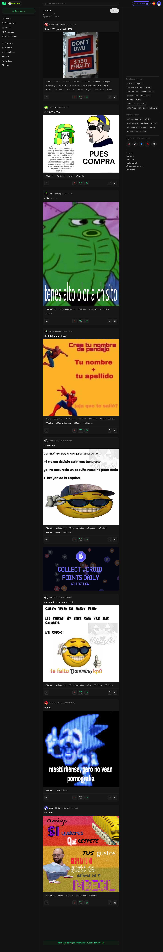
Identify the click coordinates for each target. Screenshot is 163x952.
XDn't (81, 90)
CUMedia (71, 90)
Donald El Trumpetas (55, 895)
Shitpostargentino (108, 419)
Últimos (8, 18)
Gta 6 (139, 100)
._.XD (89, 90)
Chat (7, 56)
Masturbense (63, 790)
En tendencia (10, 23)
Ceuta (130, 100)
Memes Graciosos (64, 423)
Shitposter (105, 309)
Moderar (8, 47)
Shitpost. (63, 86)
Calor (148, 87)
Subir (19, 11)
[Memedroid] (4, 3)
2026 (130, 83)
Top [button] (6, 27)
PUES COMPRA (52, 112)
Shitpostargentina (77, 528)
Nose (110, 90)
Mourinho (146, 95)
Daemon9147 (54, 441)
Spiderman (88, 423)
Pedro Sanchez (148, 91)
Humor (49, 90)
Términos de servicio (134, 166)
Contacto (130, 159)
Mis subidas (10, 52)
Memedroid (132, 127)
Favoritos (9, 43)
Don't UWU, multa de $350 (58, 29)
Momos (97, 81)
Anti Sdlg (80, 176)
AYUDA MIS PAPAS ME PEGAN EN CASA (86, 86)
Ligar (153, 127)
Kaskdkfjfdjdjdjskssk (55, 336)
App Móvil (130, 156)
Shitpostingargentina (67, 309)
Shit (89, 685)
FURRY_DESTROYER (56, 24)
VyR (147, 119)
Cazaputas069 (54, 194)
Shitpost (107, 81)
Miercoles (153, 108)
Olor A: (49, 313)
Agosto (139, 83)
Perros (154, 123)
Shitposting (51, 86)
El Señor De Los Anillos (137, 104)
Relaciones (142, 131)
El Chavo (61, 176)
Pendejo (50, 423)
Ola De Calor (133, 91)
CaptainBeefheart (55, 703)
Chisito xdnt (50, 198)
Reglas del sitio (132, 163)
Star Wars (132, 108)
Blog (7, 65)
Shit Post (103, 528)
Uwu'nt (57, 81)
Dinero (144, 127)
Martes (142, 108)
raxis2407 (53, 107)
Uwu (48, 81)
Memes (76, 81)
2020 (71, 176)
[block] (115, 97)
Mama (130, 131)
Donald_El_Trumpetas (57, 808)
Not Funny (100, 90)
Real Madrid (133, 95)
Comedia (60, 90)
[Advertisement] (142, 41)
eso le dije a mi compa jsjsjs (59, 602)
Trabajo (145, 123)
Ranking (8, 61)
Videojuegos (133, 123)
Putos (47, 707)
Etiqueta (87, 81)
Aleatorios (9, 32)
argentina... (50, 445)
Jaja (106, 86)
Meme (66, 81)
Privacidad (130, 169)
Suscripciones (11, 36)
